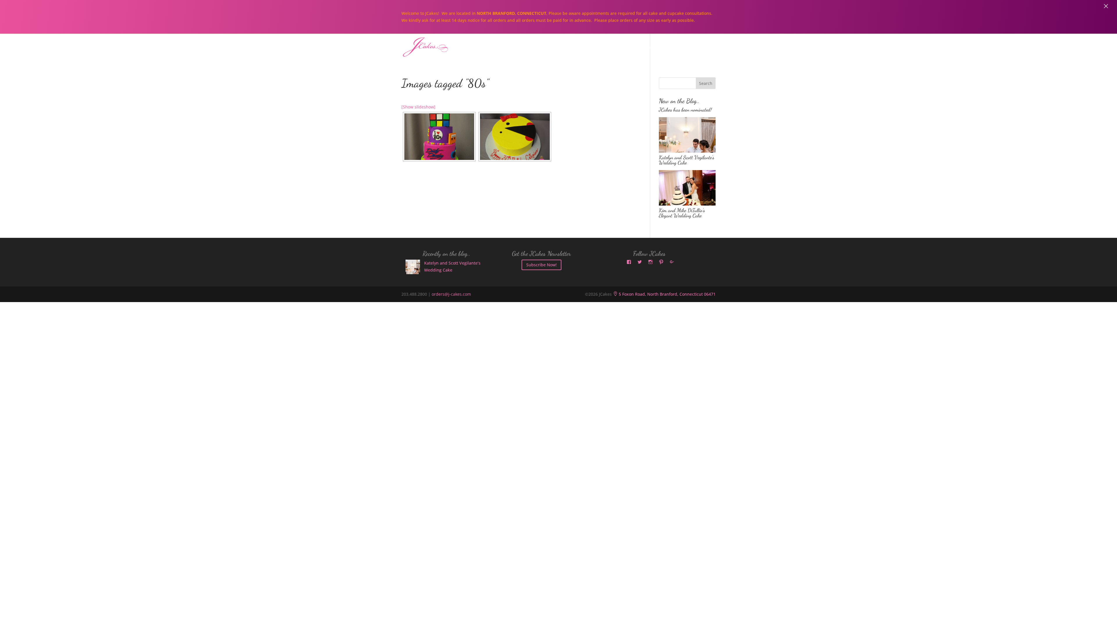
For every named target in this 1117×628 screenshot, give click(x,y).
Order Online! (685, 47)
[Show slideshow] (418, 107)
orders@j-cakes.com (451, 294)
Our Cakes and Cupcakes (588, 47)
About (538, 47)
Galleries (643, 47)
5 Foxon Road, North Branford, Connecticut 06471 (664, 294)
